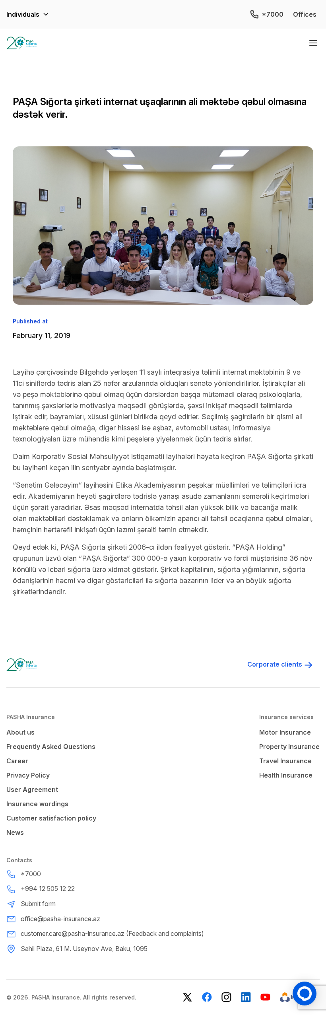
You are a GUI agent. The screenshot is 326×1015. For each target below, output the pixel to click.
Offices (304, 14)
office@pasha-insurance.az (60, 919)
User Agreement (32, 789)
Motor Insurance (285, 732)
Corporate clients (274, 664)
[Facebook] (207, 997)
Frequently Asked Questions (50, 747)
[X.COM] (187, 997)
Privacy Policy (28, 775)
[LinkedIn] (246, 997)
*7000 (272, 14)
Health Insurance (285, 775)
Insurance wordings (37, 804)
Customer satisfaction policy (51, 818)
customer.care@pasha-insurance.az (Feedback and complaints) (112, 933)
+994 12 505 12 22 (48, 888)
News (15, 832)
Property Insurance (289, 747)
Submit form (38, 904)
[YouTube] (265, 997)
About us (20, 732)
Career (17, 761)
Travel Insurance (285, 761)
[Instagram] (226, 997)
